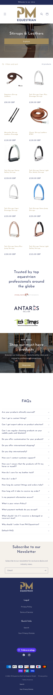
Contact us (26, 48)
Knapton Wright (31, 676)
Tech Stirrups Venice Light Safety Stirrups (39, 247)
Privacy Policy (26, 607)
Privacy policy (42, 676)
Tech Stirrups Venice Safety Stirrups (11, 171)
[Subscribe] (45, 570)
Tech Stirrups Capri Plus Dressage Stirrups (38, 95)
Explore (26, 41)
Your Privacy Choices (26, 633)
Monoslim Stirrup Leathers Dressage (11, 133)
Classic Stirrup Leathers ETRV (38, 133)
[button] (5, 14)
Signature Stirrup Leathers (10, 95)
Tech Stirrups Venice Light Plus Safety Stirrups (39, 171)
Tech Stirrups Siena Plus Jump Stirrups (13, 247)
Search (26, 628)
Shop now (26, 365)
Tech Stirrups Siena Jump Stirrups (38, 209)
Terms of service (27, 680)
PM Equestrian (15, 676)
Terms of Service (26, 612)
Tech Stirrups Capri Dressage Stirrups (11, 209)
